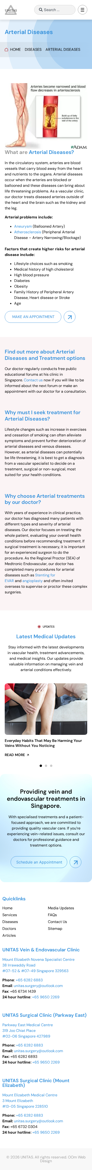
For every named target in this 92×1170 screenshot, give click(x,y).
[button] (82, 10)
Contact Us (57, 921)
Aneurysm (23, 226)
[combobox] (54, 10)
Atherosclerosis (27, 232)
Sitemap (55, 928)
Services (9, 915)
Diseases (10, 921)
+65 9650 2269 (45, 997)
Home (7, 908)
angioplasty (32, 580)
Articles (9, 935)
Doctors (9, 928)
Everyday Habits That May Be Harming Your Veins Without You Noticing (43, 743)
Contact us (33, 380)
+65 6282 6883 (29, 980)
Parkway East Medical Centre (27, 1024)
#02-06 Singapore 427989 (26, 1036)
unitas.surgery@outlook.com (38, 985)
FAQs (52, 915)
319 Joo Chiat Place (19, 1030)
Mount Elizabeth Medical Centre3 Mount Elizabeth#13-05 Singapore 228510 (29, 1101)
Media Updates (61, 908)
